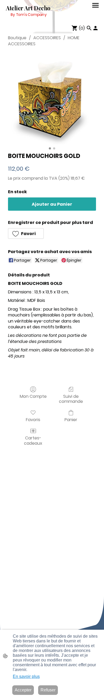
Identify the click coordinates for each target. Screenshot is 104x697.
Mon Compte (33, 396)
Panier (71, 419)
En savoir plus (26, 676)
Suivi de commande (71, 398)
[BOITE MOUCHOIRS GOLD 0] (52, 98)
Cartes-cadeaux (33, 440)
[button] (26, 233)
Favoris (33, 419)
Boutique (17, 38)
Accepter (23, 690)
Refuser (48, 690)
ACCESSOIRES (47, 38)
